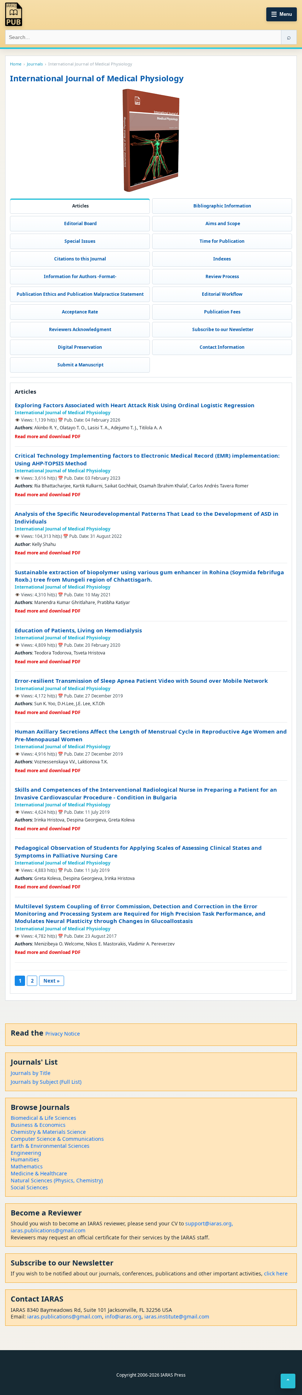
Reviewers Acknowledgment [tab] (80, 329)
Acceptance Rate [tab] (80, 312)
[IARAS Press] (13, 14)
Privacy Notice (62, 1033)
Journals (35, 64)
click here (276, 1273)
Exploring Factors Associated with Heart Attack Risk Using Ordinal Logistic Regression (134, 405)
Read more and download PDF (48, 436)
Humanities (25, 1159)
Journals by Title (30, 1072)
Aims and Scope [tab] (222, 223)
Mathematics (27, 1166)
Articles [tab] (80, 206)
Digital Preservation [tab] (80, 347)
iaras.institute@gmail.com (176, 1316)
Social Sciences (29, 1187)
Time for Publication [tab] (222, 241)
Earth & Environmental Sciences (50, 1145)
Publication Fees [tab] (222, 312)
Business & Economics (38, 1124)
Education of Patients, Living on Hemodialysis (78, 630)
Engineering (26, 1152)
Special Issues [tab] (79, 241)
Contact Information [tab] (222, 347)
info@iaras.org (123, 1316)
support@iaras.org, (209, 1223)
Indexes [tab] (222, 259)
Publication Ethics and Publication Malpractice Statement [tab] (80, 294)
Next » (51, 980)
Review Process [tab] (222, 276)
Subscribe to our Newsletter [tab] (222, 329)
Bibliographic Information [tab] (222, 206)
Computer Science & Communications (57, 1138)
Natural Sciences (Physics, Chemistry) (57, 1180)
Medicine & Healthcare (39, 1173)
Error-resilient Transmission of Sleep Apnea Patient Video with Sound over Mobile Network (141, 680)
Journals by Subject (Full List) (46, 1081)
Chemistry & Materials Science (48, 1131)
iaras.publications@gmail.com (48, 1230)
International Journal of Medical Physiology (62, 412)
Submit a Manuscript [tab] (79, 365)
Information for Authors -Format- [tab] (80, 276)
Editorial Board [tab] (80, 223)
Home (15, 64)
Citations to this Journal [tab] (80, 259)
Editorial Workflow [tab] (222, 294)
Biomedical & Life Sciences (43, 1117)
